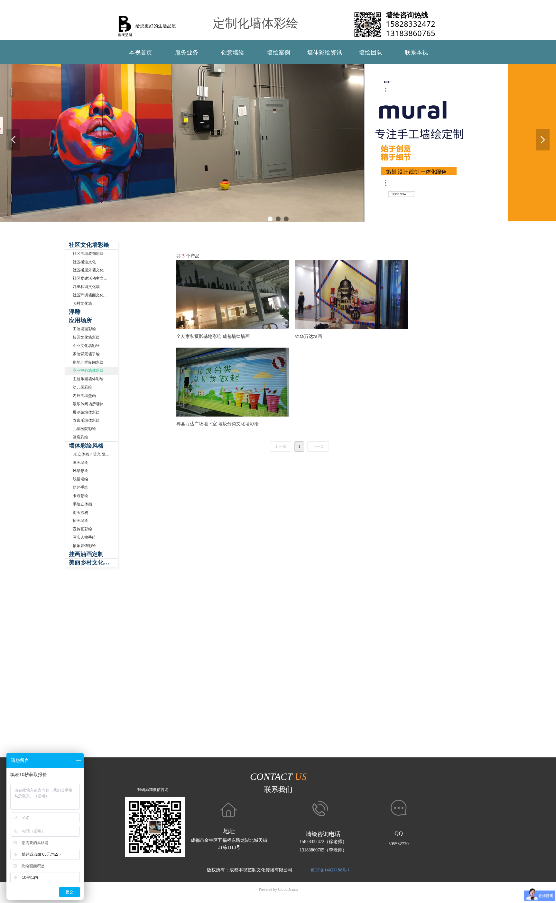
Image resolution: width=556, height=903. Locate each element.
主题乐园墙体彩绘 (88, 379)
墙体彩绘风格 (86, 445)
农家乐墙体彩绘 (86, 420)
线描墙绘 (80, 479)
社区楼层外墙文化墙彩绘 (94, 270)
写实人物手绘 (84, 537)
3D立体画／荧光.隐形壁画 (95, 454)
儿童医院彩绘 (84, 429)
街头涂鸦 (80, 512)
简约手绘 (80, 487)
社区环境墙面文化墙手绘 (94, 295)
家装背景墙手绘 (86, 354)
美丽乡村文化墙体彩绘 (93, 562)
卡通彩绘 (80, 496)
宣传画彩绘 (82, 529)
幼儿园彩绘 (82, 387)
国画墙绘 (80, 462)
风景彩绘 (80, 470)
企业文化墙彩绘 (86, 345)
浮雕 (74, 312)
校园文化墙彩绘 (86, 337)
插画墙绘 (80, 520)
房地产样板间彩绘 (88, 362)
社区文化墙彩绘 (89, 245)
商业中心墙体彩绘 (88, 370)
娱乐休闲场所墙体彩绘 (92, 404)
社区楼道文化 (84, 262)
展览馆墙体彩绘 (86, 412)
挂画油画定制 (86, 554)
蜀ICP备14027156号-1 (330, 870)
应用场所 (80, 320)
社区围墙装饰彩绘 (88, 253)
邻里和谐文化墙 (86, 286)
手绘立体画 (82, 504)
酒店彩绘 (80, 437)
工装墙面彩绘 (84, 329)
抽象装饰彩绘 (84, 545)
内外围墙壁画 (84, 395)
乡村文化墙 (82, 303)
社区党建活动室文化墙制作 (95, 278)
